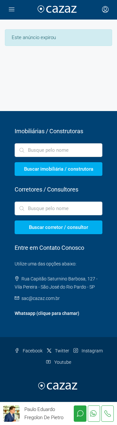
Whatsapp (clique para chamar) (47, 313)
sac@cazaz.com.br (40, 298)
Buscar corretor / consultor (58, 227)
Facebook (32, 350)
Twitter (61, 350)
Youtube (62, 362)
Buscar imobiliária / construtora (58, 169)
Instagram (92, 350)
